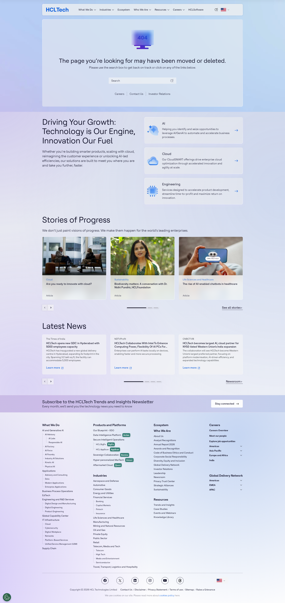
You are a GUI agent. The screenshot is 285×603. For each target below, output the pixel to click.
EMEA (212, 485)
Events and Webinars (165, 512)
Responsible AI (55, 442)
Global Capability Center (55, 515)
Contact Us (136, 93)
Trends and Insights (164, 504)
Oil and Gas (99, 529)
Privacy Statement (157, 589)
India (211, 460)
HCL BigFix (105, 444)
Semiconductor (103, 562)
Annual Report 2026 (164, 444)
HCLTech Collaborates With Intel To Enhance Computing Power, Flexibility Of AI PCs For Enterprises (141, 344)
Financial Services (102, 497)
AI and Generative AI (53, 430)
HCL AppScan (107, 449)
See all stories (231, 307)
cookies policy (166, 595)
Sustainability (161, 489)
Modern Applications (54, 483)
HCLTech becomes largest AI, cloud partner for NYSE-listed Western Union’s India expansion (211, 344)
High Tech (100, 554)
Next (51, 308)
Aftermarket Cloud (107, 465)
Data (47, 479)
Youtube (165, 580)
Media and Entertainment (107, 558)
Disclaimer (140, 589)
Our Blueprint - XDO (103, 430)
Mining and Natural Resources (109, 525)
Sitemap (189, 589)
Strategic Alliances (164, 485)
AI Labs (52, 438)
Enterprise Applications (55, 487)
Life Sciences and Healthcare (108, 517)
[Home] (57, 10)
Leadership (160, 473)
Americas (214, 446)
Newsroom (233, 381)
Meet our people (218, 435)
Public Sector (100, 538)
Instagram (150, 580)
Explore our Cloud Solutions (193, 161)
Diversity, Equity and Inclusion (169, 460)
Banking (99, 501)
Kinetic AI (49, 462)
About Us (158, 436)
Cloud (47, 524)
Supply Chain (49, 548)
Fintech (99, 509)
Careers (119, 93)
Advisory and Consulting (56, 475)
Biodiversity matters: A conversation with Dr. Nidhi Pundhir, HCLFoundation (140, 285)
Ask (216, 9)
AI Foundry (50, 454)
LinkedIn (135, 580)
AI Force (48, 450)
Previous (45, 308)
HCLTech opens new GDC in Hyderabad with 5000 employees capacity (72, 344)
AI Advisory (50, 434)
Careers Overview (218, 430)
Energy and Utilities (103, 493)
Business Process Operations (57, 491)
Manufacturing (101, 521)
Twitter (120, 580)
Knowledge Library (164, 517)
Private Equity (100, 534)
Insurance (100, 513)
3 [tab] (155, 307)
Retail (96, 542)
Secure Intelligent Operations (108, 439)
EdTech (46, 495)
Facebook (105, 580)
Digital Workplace (53, 532)
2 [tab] (149, 307)
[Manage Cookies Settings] (7, 597)
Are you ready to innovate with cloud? (69, 283)
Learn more (53, 367)
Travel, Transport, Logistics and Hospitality (115, 566)
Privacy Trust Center (164, 481)
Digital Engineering (53, 507)
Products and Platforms (109, 425)
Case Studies (161, 509)
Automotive (99, 485)
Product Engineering (54, 511)
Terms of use (176, 589)
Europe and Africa (218, 455)
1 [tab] (136, 307)
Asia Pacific (215, 450)
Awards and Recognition (167, 448)
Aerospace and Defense (106, 480)
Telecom (100, 550)
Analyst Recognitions (165, 440)
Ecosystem (124, 9)
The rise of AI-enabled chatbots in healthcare (210, 283)
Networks (49, 536)
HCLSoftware (195, 9)
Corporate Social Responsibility (170, 456)
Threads (180, 580)
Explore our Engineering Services (193, 191)
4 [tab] (158, 381)
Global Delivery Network (166, 464)
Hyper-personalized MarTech (113, 459)
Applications (49, 470)
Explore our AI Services (193, 130)
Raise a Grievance (205, 589)
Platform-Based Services (56, 540)
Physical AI (50, 466)
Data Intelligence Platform (111, 434)
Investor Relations (159, 93)
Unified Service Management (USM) (61, 544)
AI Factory (49, 446)
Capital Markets (103, 505)
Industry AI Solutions (54, 458)
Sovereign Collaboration (110, 454)
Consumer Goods (102, 489)
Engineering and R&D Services (58, 499)
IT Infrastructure (50, 519)
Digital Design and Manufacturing (60, 503)
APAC (212, 489)
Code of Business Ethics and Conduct (173, 452)
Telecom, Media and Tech (106, 546)
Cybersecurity (51, 528)
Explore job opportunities (222, 441)
